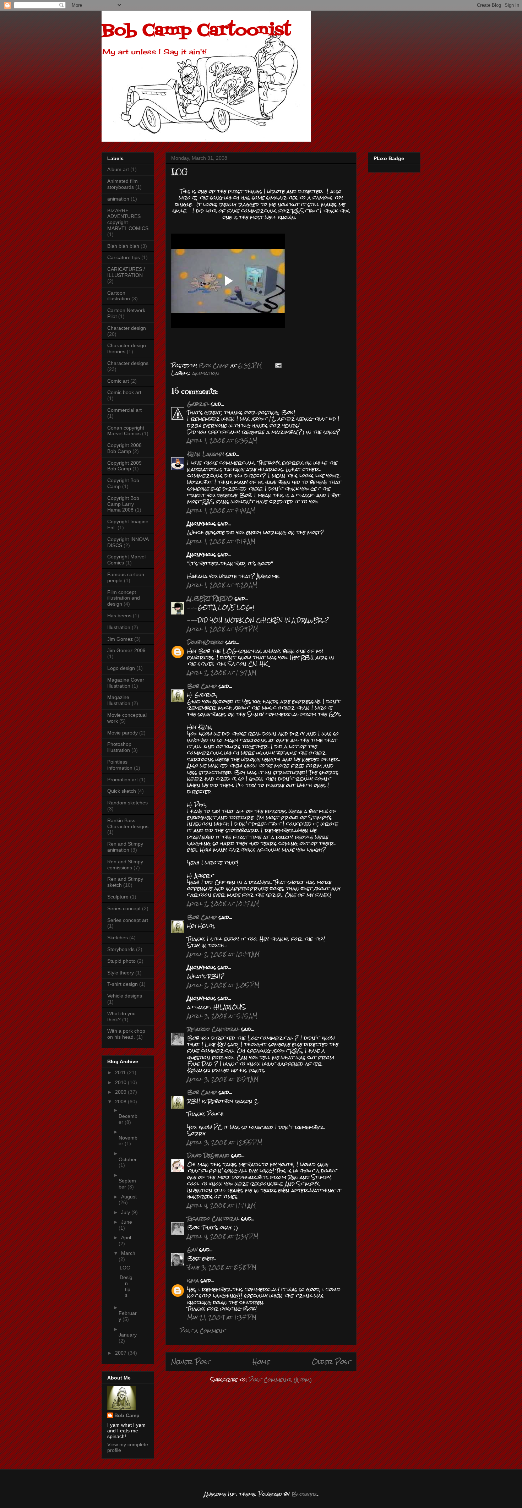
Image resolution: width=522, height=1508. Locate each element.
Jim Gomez (120, 639)
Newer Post (191, 1361)
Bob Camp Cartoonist (196, 30)
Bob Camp (202, 686)
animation (205, 372)
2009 (121, 1092)
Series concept (124, 908)
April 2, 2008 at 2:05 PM (223, 984)
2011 (121, 1072)
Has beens (119, 615)
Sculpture (118, 897)
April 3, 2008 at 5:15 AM (222, 1015)
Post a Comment (202, 1330)
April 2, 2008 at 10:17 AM (223, 903)
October (128, 1159)
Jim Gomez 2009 (126, 650)
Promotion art (122, 779)
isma (193, 1280)
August (129, 1197)
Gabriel (198, 403)
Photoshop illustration (119, 747)
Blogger (304, 1493)
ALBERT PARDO (210, 598)
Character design (126, 328)
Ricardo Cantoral (213, 1028)
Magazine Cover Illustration (125, 683)
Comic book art (124, 392)
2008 (121, 1101)
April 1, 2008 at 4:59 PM (222, 628)
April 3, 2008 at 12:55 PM (224, 1142)
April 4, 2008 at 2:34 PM (222, 1236)
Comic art (118, 381)
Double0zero (205, 642)
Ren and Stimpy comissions (125, 864)
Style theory (120, 973)
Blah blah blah (123, 246)
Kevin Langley (205, 453)
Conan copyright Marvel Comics (125, 431)
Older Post (331, 1361)
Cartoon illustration (118, 296)
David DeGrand (208, 1155)
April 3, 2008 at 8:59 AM (223, 1078)
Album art (118, 169)
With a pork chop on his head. (126, 1034)
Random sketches (127, 802)
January (128, 1335)
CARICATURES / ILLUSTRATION (126, 272)
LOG (125, 1268)
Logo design (121, 668)
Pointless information (119, 765)
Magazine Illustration (118, 700)
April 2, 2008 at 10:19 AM (223, 954)
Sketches (117, 937)
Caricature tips (123, 257)
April (126, 1237)
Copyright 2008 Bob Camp (124, 448)
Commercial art (124, 410)
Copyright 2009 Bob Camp (124, 466)
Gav (192, 1249)
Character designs (127, 363)
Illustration (118, 627)
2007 (121, 1353)
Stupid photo (121, 961)
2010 (121, 1082)
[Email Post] (278, 365)
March (128, 1253)
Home (261, 1361)
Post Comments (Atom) (280, 1379)
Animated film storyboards (122, 184)
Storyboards (121, 949)
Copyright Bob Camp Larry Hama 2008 (123, 504)
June (126, 1222)
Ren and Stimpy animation (125, 847)
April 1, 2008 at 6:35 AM (222, 440)
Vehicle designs (124, 996)
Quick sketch (121, 791)
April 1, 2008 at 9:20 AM (222, 584)
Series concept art (127, 920)
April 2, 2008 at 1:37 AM (221, 672)
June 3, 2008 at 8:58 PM (221, 1267)
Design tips (126, 1286)
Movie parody (122, 733)
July (126, 1212)
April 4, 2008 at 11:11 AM (221, 1205)
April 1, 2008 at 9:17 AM (221, 541)
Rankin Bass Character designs (127, 823)
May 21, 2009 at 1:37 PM (221, 1317)
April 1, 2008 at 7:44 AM (221, 510)
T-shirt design (122, 984)
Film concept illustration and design (123, 598)
